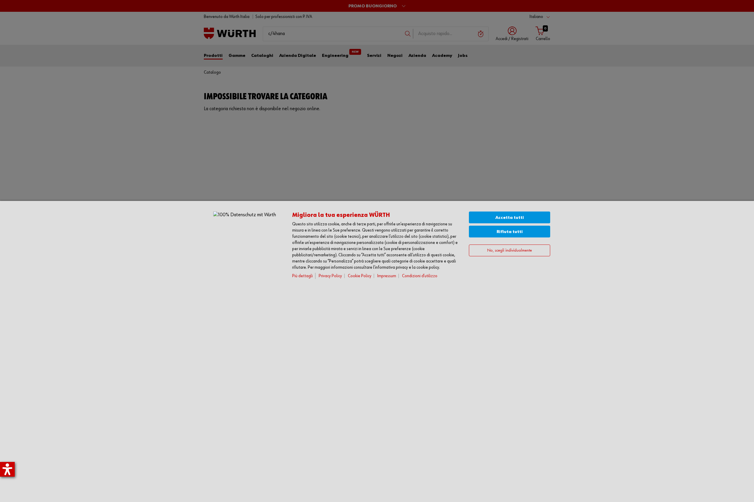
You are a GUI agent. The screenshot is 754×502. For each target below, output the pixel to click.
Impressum (386, 276)
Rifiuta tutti (510, 231)
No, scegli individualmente (509, 250)
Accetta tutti (509, 217)
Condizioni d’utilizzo (419, 276)
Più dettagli (302, 276)
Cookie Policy (359, 276)
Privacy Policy (330, 276)
